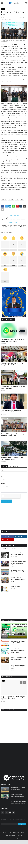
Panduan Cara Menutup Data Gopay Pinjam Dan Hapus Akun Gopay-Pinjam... (18, 650)
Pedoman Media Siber (9, 835)
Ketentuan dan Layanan (18, 832)
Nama (3, 470)
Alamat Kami (9, 838)
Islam (22, 199)
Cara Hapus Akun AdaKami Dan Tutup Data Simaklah (18, 658)
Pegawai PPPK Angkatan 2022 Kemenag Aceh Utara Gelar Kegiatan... (12, 434)
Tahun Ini (22, 548)
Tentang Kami (17, 838)
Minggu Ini (5, 548)
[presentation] (21, 682)
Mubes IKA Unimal (15, 586)
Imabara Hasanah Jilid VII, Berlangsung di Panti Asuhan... (17, 795)
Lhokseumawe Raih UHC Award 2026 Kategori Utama (18, 788)
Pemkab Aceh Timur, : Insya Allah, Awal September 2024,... (18, 571)
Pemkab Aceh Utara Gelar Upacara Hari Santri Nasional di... (13, 698)
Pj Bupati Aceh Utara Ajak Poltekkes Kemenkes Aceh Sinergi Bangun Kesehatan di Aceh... (14, 226)
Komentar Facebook (14, 466)
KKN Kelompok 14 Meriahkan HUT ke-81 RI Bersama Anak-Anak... (18, 579)
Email (2, 476)
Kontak (9, 832)
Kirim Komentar (6, 501)
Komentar (4, 466)
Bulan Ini (14, 548)
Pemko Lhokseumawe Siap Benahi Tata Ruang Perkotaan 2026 (12, 364)
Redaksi (4, 832)
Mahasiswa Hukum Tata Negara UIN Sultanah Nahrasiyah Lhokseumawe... (18, 563)
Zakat (17, 199)
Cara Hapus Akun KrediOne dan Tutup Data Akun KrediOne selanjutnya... (13, 340)
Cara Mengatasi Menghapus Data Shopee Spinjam (17, 642)
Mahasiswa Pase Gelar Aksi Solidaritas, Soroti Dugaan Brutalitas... (12, 458)
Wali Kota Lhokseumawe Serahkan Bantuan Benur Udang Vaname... (18, 802)
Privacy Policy (19, 835)
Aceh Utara (11, 199)
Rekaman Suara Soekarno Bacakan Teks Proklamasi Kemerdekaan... (17, 554)
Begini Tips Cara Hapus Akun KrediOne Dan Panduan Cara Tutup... (18, 667)
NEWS (3, 8)
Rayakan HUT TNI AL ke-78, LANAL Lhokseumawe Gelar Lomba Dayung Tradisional (14, 218)
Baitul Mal (4, 199)
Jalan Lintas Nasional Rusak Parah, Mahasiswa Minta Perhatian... (11, 411)
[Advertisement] (14, 518)
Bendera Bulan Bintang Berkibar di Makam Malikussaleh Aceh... (13, 387)
